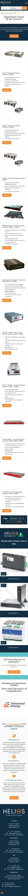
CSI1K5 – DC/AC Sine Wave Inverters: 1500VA (11, 126)
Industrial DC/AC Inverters (18, 12)
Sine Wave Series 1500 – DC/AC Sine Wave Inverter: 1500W (14, 280)
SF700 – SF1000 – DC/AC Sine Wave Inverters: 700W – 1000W (13, 386)
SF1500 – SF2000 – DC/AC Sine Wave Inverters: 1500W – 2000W (12, 333)
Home (2, 12)
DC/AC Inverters (8, 12)
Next (19, 521)
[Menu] (26, 2)
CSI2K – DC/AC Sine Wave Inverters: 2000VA (13, 179)
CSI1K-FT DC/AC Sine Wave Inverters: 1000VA (11, 73)
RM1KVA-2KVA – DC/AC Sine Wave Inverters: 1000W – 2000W (13, 226)
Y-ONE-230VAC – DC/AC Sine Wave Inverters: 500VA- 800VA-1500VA (13, 440)
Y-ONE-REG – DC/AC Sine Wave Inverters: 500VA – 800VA (12, 492)
